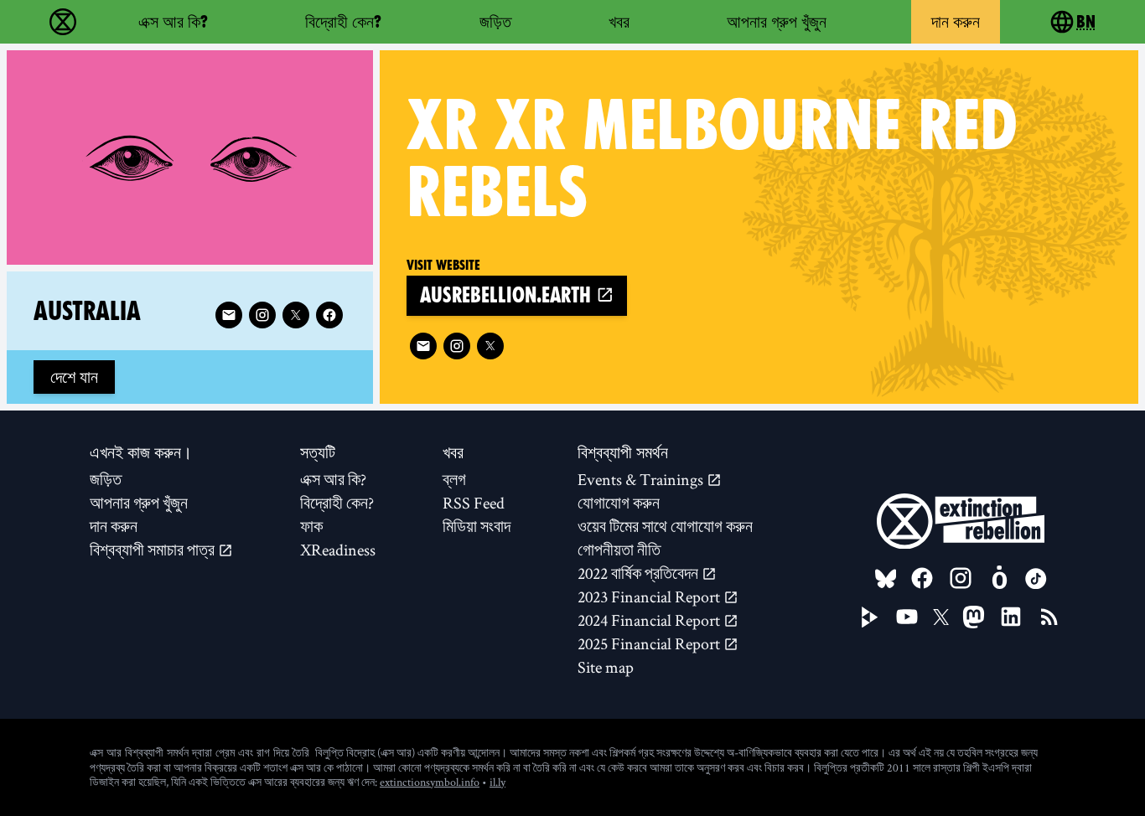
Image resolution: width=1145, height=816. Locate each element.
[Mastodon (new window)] (974, 617)
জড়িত (495, 22)
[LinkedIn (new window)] (1011, 616)
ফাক (311, 526)
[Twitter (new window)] (490, 346)
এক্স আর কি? (173, 22)
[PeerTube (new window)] (870, 617)
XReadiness (338, 549)
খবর (619, 22)
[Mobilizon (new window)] (999, 578)
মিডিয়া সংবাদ (476, 526)
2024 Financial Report (650, 620)
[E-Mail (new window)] (423, 346)
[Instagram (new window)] (456, 346)
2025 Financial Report (650, 643)
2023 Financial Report (650, 596)
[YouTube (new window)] (907, 616)
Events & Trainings (642, 479)
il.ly (497, 781)
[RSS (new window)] (1049, 616)
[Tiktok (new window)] (1036, 579)
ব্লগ (454, 479)
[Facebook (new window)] (329, 315)
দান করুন (955, 22)
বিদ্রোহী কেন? (343, 22)
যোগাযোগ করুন (619, 503)
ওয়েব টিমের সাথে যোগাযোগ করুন (665, 526)
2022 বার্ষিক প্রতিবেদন (640, 573)
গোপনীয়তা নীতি (619, 549)
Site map (606, 667)
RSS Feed (474, 503)
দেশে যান (74, 377)
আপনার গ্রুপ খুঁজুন (776, 22)
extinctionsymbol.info (429, 781)
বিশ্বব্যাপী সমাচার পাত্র (154, 549)
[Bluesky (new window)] (886, 579)
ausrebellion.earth (508, 295)
